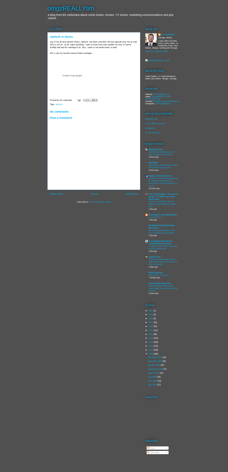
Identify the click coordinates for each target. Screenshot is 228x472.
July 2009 (152, 377)
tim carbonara (168, 34)
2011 (151, 346)
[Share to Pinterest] (96, 100)
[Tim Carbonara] (157, 60)
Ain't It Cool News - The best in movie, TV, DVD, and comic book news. (163, 196)
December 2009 (155, 357)
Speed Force (155, 257)
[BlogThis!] (87, 100)
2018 (151, 318)
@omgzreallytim (162, 103)
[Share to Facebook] (93, 100)
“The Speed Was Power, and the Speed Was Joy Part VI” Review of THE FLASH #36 (163, 261)
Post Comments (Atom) (100, 202)
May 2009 (152, 385)
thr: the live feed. (153, 133)
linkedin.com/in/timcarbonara (166, 101)
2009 (151, 354)
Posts (152, 448)
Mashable (153, 162)
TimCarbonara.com (161, 94)
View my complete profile (156, 51)
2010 (151, 350)
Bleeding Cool (155, 149)
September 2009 (155, 369)
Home (94, 194)
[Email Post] (79, 100)
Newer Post (56, 194)
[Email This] (84, 100)
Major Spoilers (156, 272)
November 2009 (155, 361)
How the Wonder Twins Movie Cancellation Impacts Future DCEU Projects (163, 288)
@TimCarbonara (152, 99)
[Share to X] (90, 100)
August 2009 (154, 373)
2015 (151, 330)
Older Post (132, 194)
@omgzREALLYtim (160, 96)
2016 (151, 326)
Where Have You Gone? (159, 275)
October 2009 (154, 365)
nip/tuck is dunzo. (62, 36)
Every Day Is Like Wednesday (163, 215)
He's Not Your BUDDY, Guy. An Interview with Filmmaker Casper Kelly (162, 204)
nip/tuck (59, 104)
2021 (151, 310)
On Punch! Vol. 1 (156, 217)
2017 (151, 322)
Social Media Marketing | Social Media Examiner (160, 242)
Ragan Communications (160, 176)
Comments (154, 452)
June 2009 (153, 381)
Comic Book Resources (160, 283)
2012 (151, 342)
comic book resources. (155, 123)
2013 (151, 338)
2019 (151, 314)
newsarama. (150, 128)
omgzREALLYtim (70, 8)
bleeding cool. (151, 119)
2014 (151, 334)
